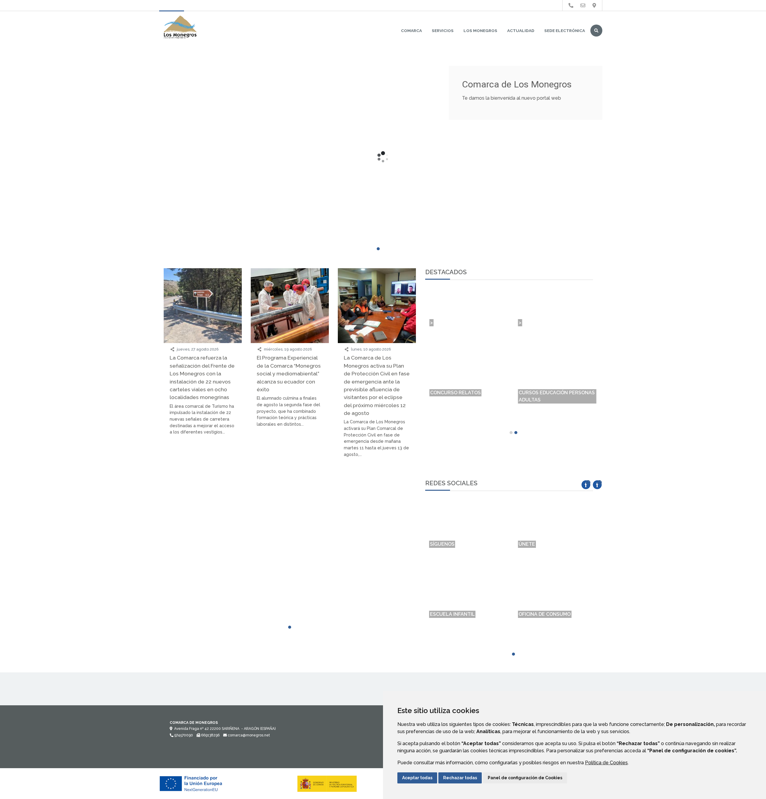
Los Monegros (480, 30)
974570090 (183, 735)
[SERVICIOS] (290, 500)
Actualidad (520, 30)
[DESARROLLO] (377, 500)
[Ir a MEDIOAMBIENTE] (594, 5)
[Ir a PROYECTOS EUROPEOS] (571, 5)
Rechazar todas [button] (460, 777)
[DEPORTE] (203, 500)
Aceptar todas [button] (417, 777)
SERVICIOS (443, 30)
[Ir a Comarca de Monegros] (180, 28)
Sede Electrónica (564, 30)
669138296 (210, 735)
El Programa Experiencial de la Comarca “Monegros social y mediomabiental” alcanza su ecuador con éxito (289, 373)
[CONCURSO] (377, 483)
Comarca (411, 30)
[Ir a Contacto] (582, 5)
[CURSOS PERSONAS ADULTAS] (290, 486)
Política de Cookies (606, 762)
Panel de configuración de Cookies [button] (525, 777)
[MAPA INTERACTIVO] (203, 483)
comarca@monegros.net (248, 735)
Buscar (596, 31)
